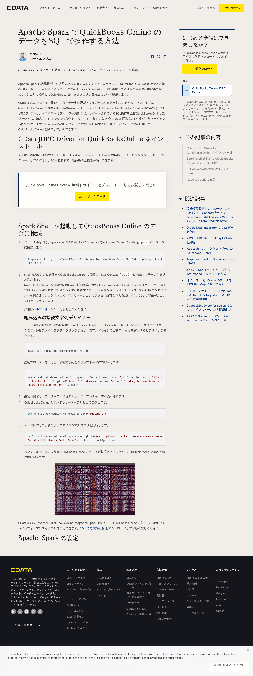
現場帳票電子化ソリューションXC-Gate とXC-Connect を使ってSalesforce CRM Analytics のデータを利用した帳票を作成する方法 (210, 215)
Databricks (222, 587)
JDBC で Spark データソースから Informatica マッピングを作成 (208, 272)
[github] (33, 611)
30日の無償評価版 (92, 528)
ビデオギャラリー (196, 613)
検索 (209, 7)
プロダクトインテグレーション (139, 585)
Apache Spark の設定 (201, 180)
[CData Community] (40, 611)
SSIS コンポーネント (109, 589)
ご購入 (200, 7)
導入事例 (191, 583)
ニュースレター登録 (197, 601)
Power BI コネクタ (77, 622)
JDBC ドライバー (77, 583)
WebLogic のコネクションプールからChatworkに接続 (209, 251)
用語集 (190, 607)
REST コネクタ (75, 611)
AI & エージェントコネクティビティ (138, 595)
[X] (20, 611)
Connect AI (103, 583)
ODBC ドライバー (77, 577)
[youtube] (26, 611)
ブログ (190, 589)
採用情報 (161, 613)
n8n (218, 605)
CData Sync (104, 577)
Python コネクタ (76, 599)
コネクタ (131, 577)
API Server (73, 605)
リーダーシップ (165, 601)
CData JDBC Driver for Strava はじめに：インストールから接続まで (209, 308)
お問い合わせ (230, 7)
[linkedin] (13, 611)
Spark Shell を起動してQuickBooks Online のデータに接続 (210, 161)
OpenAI (220, 611)
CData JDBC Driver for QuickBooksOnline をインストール (210, 150)
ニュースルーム (165, 589)
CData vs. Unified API (139, 614)
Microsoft (222, 599)
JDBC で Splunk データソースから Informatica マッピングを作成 (209, 318)
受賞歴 (160, 595)
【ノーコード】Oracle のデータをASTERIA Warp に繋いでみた (209, 282)
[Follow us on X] (158, 56)
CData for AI (160, 7)
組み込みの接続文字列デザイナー (211, 171)
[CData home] (20, 8)
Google (220, 593)
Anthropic (222, 581)
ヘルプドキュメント (46, 309)
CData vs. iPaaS (136, 608)
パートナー (132, 602)
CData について (165, 577)
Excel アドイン (75, 616)
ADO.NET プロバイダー (79, 591)
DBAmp (101, 595)
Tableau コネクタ (77, 628)
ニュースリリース (166, 583)
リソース (191, 595)
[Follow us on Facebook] (152, 56)
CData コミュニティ (198, 577)
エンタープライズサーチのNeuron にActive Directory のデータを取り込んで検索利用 (209, 295)
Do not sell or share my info (228, 664)
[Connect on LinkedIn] (164, 56)
